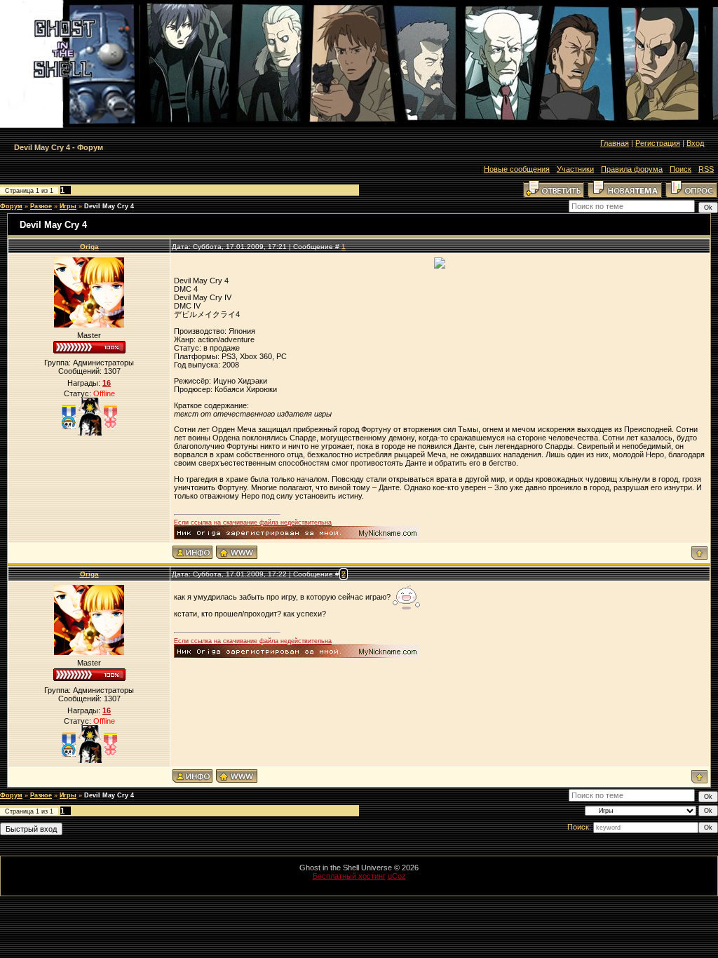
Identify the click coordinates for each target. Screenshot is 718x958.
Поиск (680, 169)
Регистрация (657, 143)
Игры (68, 206)
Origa (89, 246)
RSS (706, 169)
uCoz (397, 876)
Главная (614, 143)
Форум (11, 206)
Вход (695, 143)
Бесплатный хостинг (349, 876)
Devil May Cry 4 (109, 206)
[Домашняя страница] (236, 552)
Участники (575, 169)
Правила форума (632, 169)
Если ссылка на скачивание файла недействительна (253, 522)
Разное (41, 206)
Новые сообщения (517, 169)
